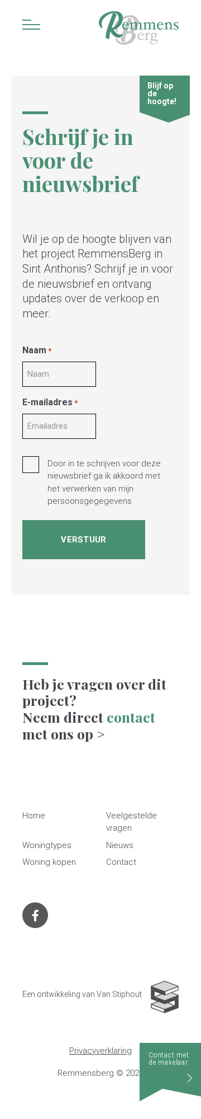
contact (131, 717)
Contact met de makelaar (169, 1058)
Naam (36, 350)
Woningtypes (46, 845)
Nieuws (119, 845)
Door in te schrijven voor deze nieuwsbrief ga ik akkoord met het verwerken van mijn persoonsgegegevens (104, 482)
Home (33, 816)
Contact (121, 862)
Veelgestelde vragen (131, 822)
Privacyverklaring (100, 1051)
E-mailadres (50, 402)
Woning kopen (49, 862)
